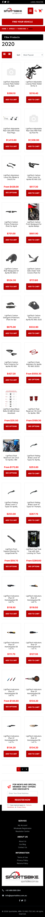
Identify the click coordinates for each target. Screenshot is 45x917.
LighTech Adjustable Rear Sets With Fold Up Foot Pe (34, 131)
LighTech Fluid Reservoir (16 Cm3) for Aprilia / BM (33, 411)
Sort (18, 55)
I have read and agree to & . (19, 806)
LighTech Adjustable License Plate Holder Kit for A (34, 84)
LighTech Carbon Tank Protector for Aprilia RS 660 (11, 364)
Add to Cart (11, 100)
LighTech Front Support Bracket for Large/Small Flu (11, 551)
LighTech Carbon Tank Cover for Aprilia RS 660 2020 (34, 317)
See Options (11, 193)
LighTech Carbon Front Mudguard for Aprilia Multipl (33, 224)
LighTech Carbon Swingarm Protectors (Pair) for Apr (11, 317)
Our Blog (22, 844)
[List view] (9, 55)
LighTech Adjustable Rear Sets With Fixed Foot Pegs (11, 131)
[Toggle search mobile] (35, 11)
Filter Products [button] (12, 37)
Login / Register (37, 2)
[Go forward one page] (26, 769)
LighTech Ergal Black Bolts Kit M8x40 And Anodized (11, 411)
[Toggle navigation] (30, 11)
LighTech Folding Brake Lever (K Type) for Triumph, (34, 504)
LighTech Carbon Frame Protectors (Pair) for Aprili (11, 224)
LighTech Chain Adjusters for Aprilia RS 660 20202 (33, 364)
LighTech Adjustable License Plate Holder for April (11, 84)
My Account (22, 825)
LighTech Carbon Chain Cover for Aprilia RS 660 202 (33, 177)
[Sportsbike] (13, 11)
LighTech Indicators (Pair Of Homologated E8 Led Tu (11, 599)
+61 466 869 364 (13, 890)
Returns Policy (22, 863)
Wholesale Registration (22, 828)
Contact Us (22, 847)
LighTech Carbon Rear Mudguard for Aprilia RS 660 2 (11, 271)
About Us (22, 841)
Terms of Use (22, 857)
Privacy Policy (21, 807)
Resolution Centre (22, 831)
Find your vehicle (22, 22)
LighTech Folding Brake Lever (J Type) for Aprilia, (11, 504)
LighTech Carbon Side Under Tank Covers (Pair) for (33, 271)
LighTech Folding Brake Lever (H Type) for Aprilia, (33, 458)
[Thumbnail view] (4, 55)
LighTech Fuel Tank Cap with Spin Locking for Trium (33, 551)
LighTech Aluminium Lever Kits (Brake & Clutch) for (11, 177)
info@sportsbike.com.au (16, 895)
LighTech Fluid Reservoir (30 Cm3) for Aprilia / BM (11, 458)
